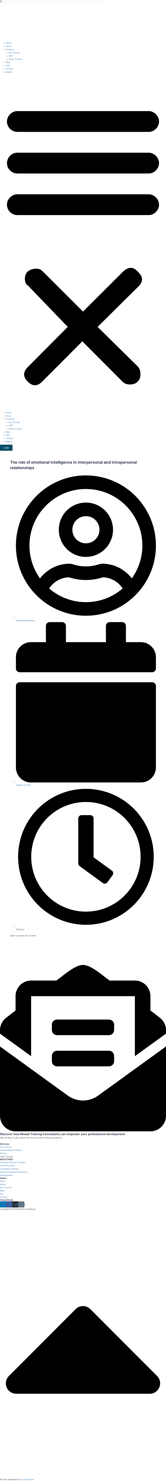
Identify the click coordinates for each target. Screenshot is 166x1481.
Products (10, 49)
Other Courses (15, 59)
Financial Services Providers (13, 1162)
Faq (1, 1194)
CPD (11, 56)
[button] (83, 243)
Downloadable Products (11, 1150)
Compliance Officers (9, 1169)
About (8, 46)
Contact (9, 68)
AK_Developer (27, 1479)
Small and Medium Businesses (13, 1172)
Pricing (3, 1153)
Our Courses (14, 52)
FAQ (7, 65)
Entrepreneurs (6, 1175)
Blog (8, 62)
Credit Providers (7, 1165)
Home (8, 43)
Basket (9, 72)
